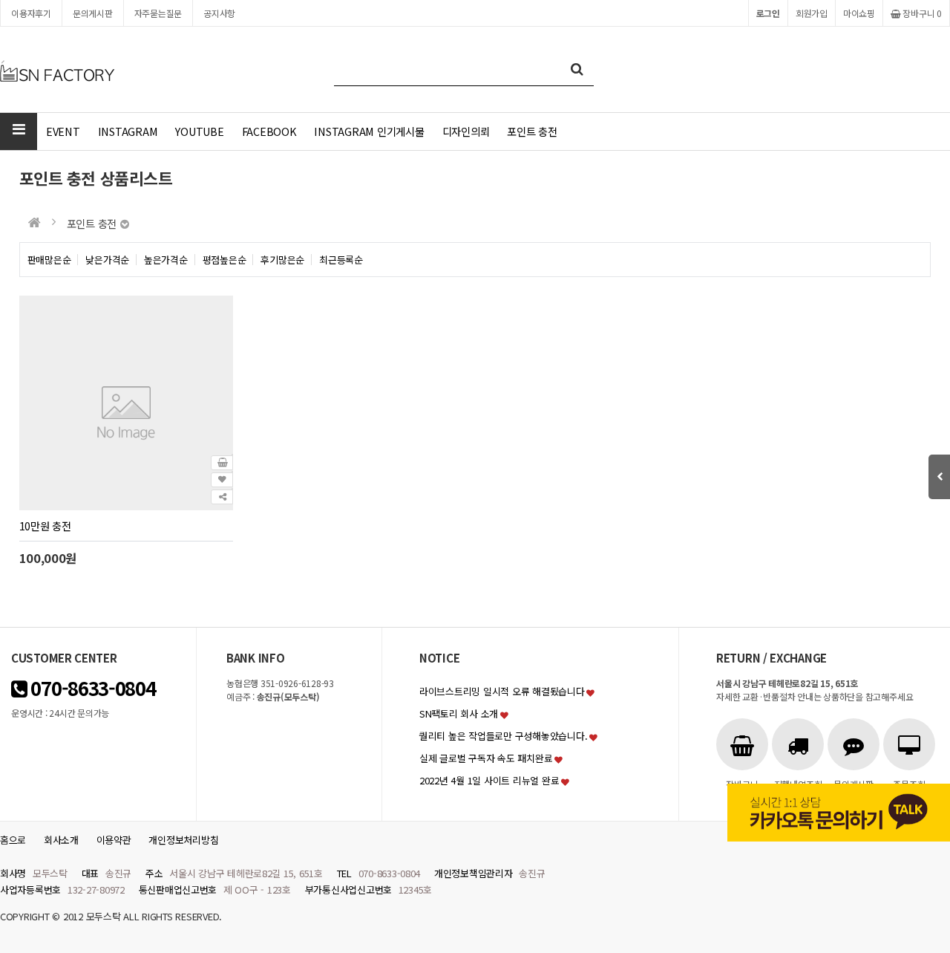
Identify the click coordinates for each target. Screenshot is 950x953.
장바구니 (921, 13)
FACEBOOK (269, 131)
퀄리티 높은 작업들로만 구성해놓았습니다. (503, 736)
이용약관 (113, 840)
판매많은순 (49, 259)
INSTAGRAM (128, 131)
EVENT (63, 131)
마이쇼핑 (859, 13)
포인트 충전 (532, 131)
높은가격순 (166, 259)
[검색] (577, 69)
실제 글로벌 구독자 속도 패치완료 (485, 758)
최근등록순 (341, 259)
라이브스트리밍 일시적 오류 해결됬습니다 (502, 691)
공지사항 (219, 13)
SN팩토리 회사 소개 (458, 713)
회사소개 (61, 840)
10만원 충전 (45, 525)
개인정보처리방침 (183, 840)
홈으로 (13, 840)
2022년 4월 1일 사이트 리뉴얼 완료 (489, 780)
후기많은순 (282, 259)
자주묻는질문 (158, 13)
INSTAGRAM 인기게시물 (369, 131)
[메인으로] (34, 222)
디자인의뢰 (466, 131)
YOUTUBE (199, 131)
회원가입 (812, 13)
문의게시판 (93, 13)
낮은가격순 (107, 259)
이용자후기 (31, 13)
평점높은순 (224, 259)
